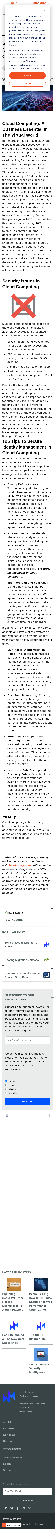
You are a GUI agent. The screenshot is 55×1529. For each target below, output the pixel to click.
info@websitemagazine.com (32, 1404)
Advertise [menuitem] (9, 1428)
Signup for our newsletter (16, 1484)
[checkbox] (27, 1087)
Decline (27, 83)
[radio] (27, 1081)
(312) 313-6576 (25, 1412)
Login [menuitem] (7, 1463)
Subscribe (39, 3)
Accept (27, 75)
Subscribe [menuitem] (10, 1470)
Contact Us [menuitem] (10, 1441)
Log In (13, 3)
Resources (12, 1449)
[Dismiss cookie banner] (45, 11)
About (8, 1422)
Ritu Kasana (14, 919)
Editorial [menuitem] (9, 1434)
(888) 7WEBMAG (26, 1408)
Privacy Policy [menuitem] (12, 1519)
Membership (12, 1457)
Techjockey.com (20, 865)
